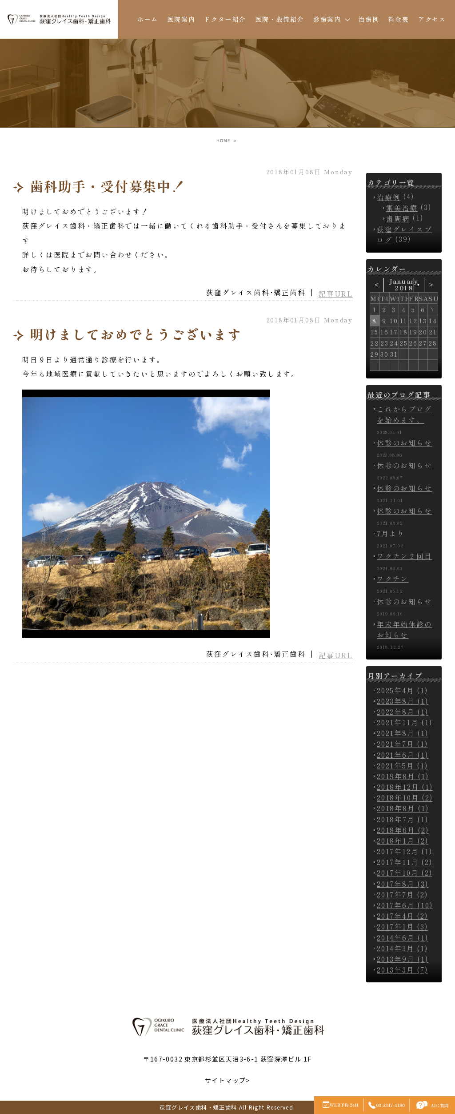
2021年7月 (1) (402, 744)
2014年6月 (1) (402, 937)
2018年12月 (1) (405, 787)
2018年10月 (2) (405, 798)
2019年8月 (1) (403, 776)
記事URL (336, 293)
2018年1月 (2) (402, 840)
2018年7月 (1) (402, 819)
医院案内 (181, 19)
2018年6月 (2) (403, 830)
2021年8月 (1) (402, 733)
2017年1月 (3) (402, 927)
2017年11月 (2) (404, 862)
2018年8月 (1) (403, 808)
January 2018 (404, 285)
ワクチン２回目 (404, 556)
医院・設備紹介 (279, 19)
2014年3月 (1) (402, 948)
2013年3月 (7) (402, 969)
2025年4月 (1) (402, 690)
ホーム (147, 19)
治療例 (368, 19)
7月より (391, 533)
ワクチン (392, 578)
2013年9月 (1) (402, 959)
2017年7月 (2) (402, 894)
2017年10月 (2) (404, 873)
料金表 (398, 19)
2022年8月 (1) (402, 711)
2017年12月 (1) (404, 851)
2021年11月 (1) (404, 722)
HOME (223, 140)
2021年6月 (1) (402, 755)
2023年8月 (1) (402, 701)
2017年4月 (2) (402, 916)
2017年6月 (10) (405, 905)
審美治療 (402, 208)
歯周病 (398, 218)
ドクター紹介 (225, 19)
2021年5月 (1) (402, 765)
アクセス (432, 19)
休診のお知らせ (404, 442)
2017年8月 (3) (402, 884)
